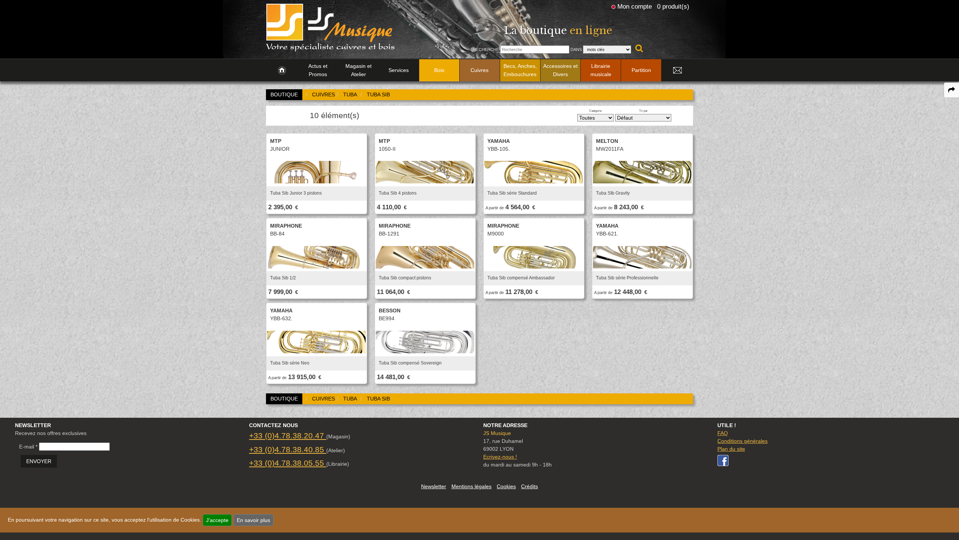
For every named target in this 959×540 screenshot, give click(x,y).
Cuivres (479, 70)
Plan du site (731, 449)
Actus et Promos (317, 70)
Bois (439, 70)
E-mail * (28, 447)
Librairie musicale (600, 70)
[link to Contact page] (677, 70)
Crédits (529, 486)
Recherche (486, 49)
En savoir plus (253, 520)
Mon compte (634, 6)
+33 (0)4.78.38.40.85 (287, 449)
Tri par (643, 110)
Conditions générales (742, 441)
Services (398, 70)
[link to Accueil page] (282, 70)
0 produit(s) (673, 6)
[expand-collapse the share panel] (951, 90)
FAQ (722, 433)
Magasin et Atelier (358, 70)
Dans (576, 49)
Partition (641, 70)
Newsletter (433, 486)
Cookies (506, 486)
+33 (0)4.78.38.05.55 (287, 463)
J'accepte (217, 520)
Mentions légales (471, 486)
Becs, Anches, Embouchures (520, 70)
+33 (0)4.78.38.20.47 (287, 435)
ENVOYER (38, 461)
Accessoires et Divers (560, 70)
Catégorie (595, 110)
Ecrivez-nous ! (500, 457)
